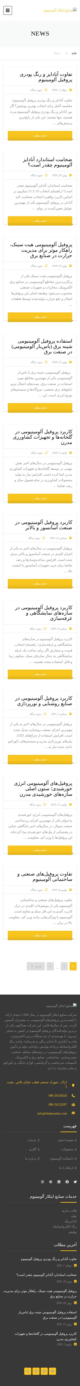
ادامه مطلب (40, 135)
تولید (74, 1216)
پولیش (72, 1232)
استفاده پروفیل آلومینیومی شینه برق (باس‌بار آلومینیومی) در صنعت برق (47, 1315)
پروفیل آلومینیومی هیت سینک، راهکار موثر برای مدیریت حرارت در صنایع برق (40, 1293)
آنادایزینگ (70, 1221)
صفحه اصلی (65, 1140)
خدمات (31, 1140)
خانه (74, 53)
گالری (32, 1149)
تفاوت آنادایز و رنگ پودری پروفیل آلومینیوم (49, 1259)
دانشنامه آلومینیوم (62, 1158)
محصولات (67, 1149)
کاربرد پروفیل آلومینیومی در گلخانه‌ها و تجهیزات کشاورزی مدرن (46, 1336)
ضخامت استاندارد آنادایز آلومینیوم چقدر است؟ (46, 1275)
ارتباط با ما (66, 1167)
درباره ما (30, 1158)
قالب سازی (69, 1210)
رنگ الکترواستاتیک (65, 1226)
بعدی (38, 966)
